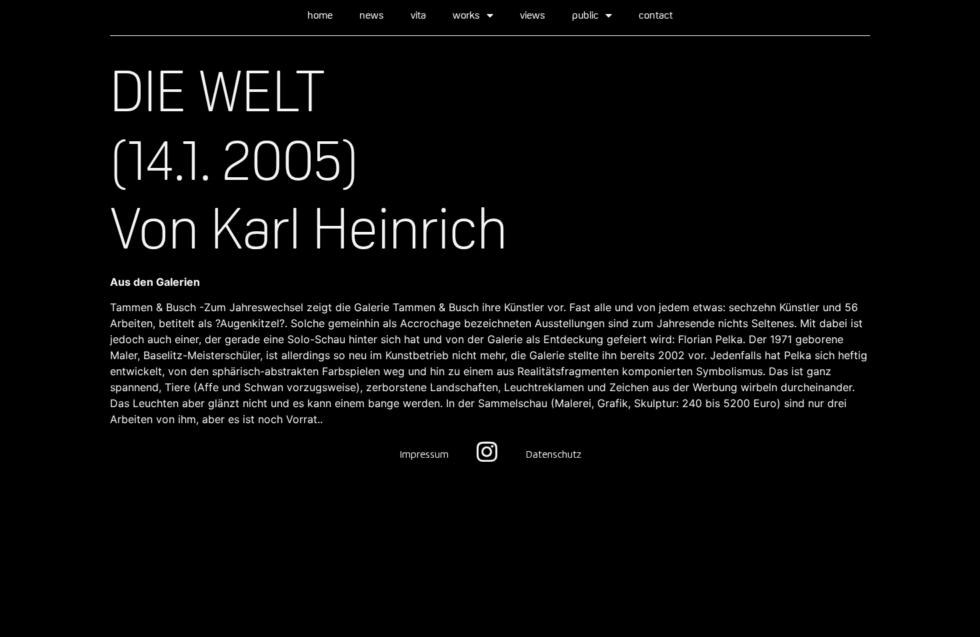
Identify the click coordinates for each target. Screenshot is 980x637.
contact (656, 15)
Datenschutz (553, 455)
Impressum (424, 455)
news (371, 15)
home (320, 15)
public (585, 15)
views (532, 15)
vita (418, 15)
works (466, 15)
